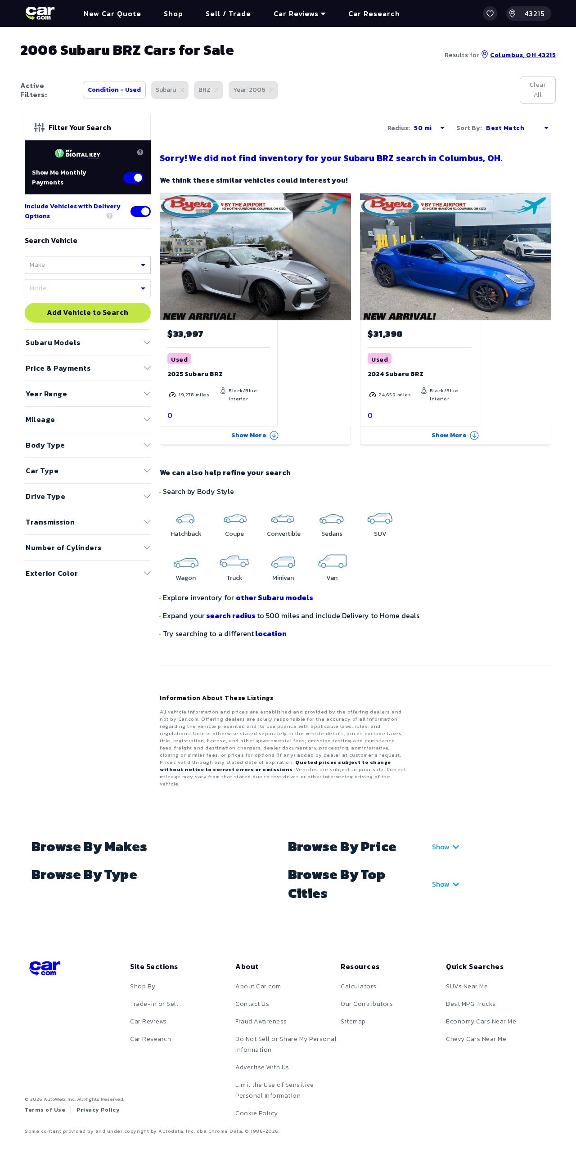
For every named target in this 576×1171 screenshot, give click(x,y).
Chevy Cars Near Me (476, 1039)
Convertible (284, 533)
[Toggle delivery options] (140, 211)
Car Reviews (148, 1021)
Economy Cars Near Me (481, 1021)
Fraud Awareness (261, 1021)
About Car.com (258, 986)
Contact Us (252, 1004)
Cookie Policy (256, 1113)
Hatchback (186, 533)
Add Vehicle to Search (88, 312)
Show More (248, 435)
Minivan (283, 578)
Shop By (143, 986)
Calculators (359, 986)
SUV (380, 533)
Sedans (331, 533)
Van (332, 578)
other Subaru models (274, 597)
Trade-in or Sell (154, 1004)
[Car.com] (40, 13)
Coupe (234, 533)
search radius (231, 615)
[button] (490, 13)
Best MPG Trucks (471, 1004)
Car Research (150, 1039)
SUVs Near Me (467, 986)
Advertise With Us (262, 1067)
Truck (234, 578)
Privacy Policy (98, 1110)
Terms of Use (45, 1110)
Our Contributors (367, 1004)
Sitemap (353, 1021)
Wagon (186, 578)
